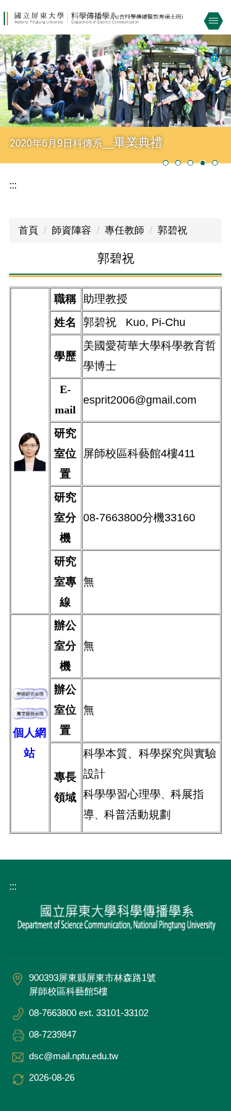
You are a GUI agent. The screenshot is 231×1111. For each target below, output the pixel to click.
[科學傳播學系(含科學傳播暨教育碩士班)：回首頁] (115, 19)
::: (13, 185)
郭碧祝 (172, 230)
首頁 (28, 230)
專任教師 (124, 230)
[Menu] (213, 21)
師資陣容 (71, 230)
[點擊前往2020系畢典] (115, 81)
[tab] (166, 162)
